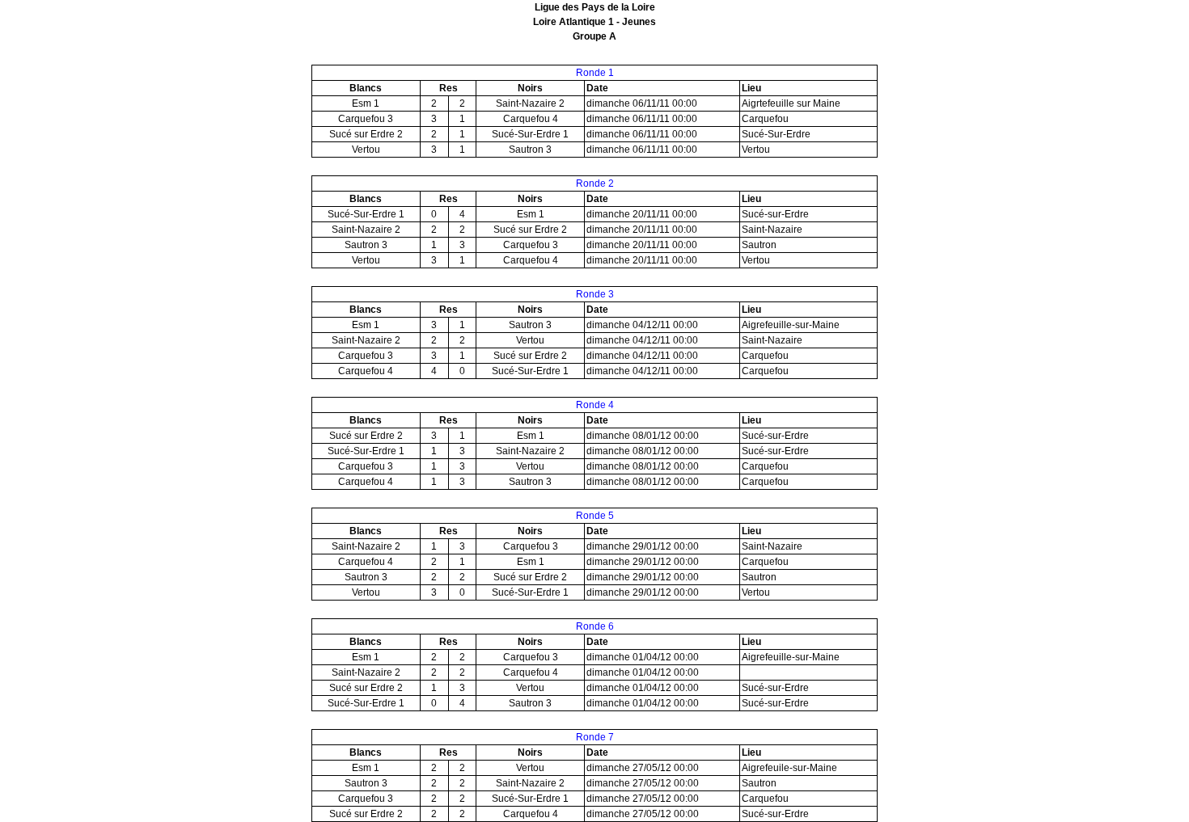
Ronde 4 (595, 405)
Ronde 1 (595, 72)
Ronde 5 (595, 515)
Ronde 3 (595, 294)
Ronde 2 (595, 183)
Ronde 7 (595, 737)
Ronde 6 (595, 626)
